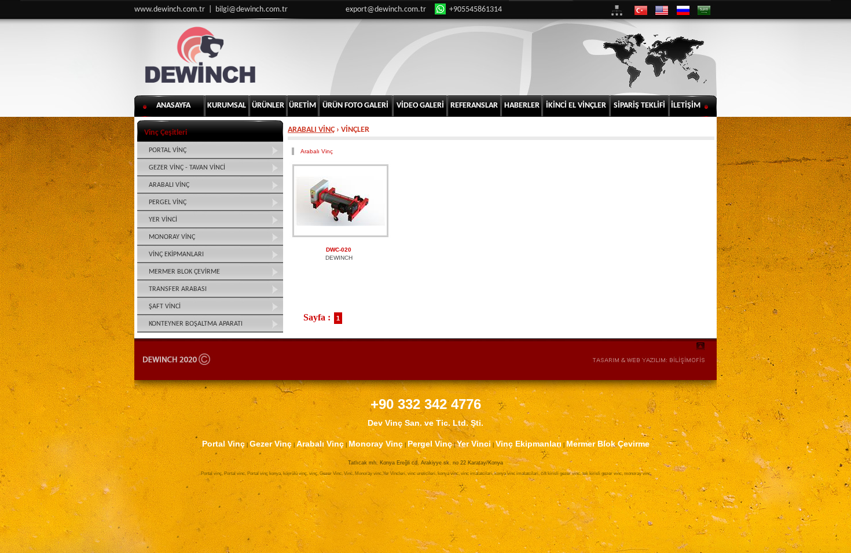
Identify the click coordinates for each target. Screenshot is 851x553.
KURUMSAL (226, 105)
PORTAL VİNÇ (167, 150)
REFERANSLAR (474, 105)
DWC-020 (338, 249)
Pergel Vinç (430, 443)
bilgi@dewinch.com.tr (251, 9)
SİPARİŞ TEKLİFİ (639, 105)
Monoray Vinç (376, 443)
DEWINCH (339, 258)
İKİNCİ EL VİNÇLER (576, 105)
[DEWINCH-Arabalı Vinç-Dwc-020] (340, 201)
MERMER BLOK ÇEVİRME (184, 271)
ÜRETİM (302, 105)
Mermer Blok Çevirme (608, 443)
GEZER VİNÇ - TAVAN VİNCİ (187, 167)
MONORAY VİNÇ (172, 237)
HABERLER (522, 105)
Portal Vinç (223, 443)
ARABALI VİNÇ (311, 130)
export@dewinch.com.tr (386, 9)
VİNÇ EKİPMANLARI (176, 254)
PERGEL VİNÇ (167, 202)
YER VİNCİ (163, 219)
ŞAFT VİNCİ (165, 306)
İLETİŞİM (685, 105)
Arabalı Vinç (316, 151)
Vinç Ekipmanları (529, 443)
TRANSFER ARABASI (178, 289)
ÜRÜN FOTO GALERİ (355, 105)
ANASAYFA (173, 105)
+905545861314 (474, 9)
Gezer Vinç (271, 443)
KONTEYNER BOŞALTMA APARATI (196, 323)
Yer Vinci (474, 443)
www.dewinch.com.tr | (174, 9)
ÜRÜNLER (268, 105)
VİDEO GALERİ (420, 105)
